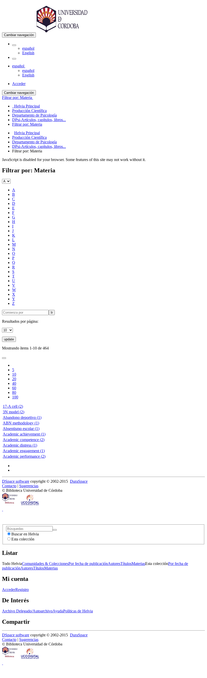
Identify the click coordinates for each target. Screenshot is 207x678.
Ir (52, 312)
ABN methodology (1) (21, 423)
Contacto (9, 486)
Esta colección (22, 539)
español (28, 48)
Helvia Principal (27, 133)
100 (15, 397)
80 (14, 392)
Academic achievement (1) (24, 434)
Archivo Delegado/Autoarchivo (27, 611)
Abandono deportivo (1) (22, 417)
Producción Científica (29, 137)
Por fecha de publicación (88, 563)
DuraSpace (79, 481)
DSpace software (15, 481)
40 (14, 383)
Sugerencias (28, 486)
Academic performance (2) (24, 456)
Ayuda (58, 611)
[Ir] (55, 530)
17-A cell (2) (13, 406)
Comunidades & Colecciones (45, 563)
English (28, 53)
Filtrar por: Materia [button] (17, 97)
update (9, 339)
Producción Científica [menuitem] (29, 111)
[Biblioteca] (10, 505)
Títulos (126, 563)
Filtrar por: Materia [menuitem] (27, 124)
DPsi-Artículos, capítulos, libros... (39, 146)
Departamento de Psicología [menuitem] (34, 115)
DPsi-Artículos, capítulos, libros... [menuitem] (39, 120)
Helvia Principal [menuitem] (26, 106)
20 (14, 379)
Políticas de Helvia (78, 611)
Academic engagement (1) (24, 451)
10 (14, 374)
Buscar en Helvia (25, 534)
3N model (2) (13, 412)
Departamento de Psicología (34, 142)
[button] (14, 45)
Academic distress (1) (20, 445)
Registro (22, 589)
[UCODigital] (30, 505)
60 (14, 388)
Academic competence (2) (23, 440)
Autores (114, 563)
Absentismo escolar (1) (21, 428)
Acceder (8, 589)
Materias (138, 563)
